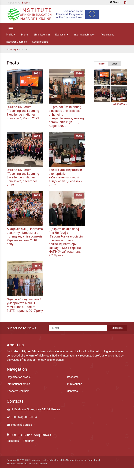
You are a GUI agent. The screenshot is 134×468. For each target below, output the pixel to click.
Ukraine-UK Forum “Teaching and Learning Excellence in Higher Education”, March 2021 (23, 112)
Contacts (72, 391)
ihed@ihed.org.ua (21, 424)
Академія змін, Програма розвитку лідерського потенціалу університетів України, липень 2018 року (25, 236)
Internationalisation (84, 34)
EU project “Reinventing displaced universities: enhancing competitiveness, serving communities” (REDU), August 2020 (66, 116)
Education (60, 34)
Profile (9, 34)
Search (117, 2)
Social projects (40, 41)
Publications (107, 34)
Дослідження (42, 34)
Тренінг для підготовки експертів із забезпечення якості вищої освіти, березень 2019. (65, 177)
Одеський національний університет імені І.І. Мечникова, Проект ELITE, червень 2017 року (25, 304)
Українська (14, 2)
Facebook (13, 440)
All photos (120, 104)
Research (73, 377)
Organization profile (19, 377)
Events (24, 34)
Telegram (28, 440)
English (26, 2)
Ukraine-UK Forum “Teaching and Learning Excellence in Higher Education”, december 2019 (23, 177)
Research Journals (16, 41)
